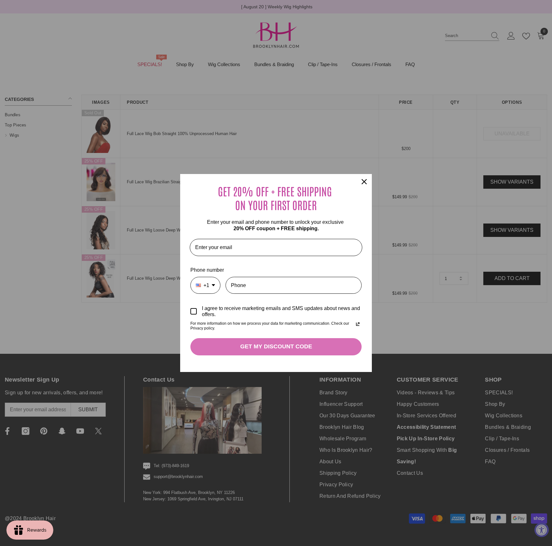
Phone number (207, 270)
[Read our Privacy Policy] (358, 324)
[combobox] (205, 285)
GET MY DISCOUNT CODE (276, 346)
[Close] (364, 181)
